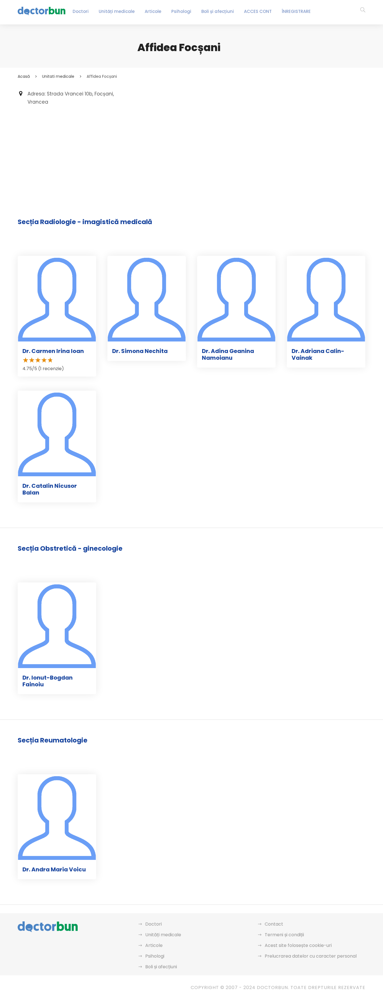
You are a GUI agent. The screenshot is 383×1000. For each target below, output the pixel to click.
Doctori (81, 11)
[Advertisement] (251, 129)
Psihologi (181, 11)
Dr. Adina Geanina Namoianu (228, 354)
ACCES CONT (258, 11)
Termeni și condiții (284, 934)
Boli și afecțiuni (217, 11)
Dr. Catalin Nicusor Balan (49, 489)
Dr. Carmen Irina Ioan (53, 351)
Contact (274, 924)
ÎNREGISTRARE (296, 11)
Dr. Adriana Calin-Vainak (318, 354)
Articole (153, 11)
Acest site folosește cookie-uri (298, 945)
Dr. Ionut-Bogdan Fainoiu (47, 681)
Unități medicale (117, 11)
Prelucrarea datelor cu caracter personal (311, 956)
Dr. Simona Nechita (140, 351)
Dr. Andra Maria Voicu (54, 869)
